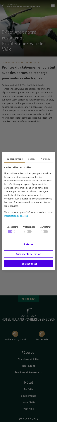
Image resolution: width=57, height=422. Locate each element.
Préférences (28, 226)
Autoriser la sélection (28, 254)
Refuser (28, 244)
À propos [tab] (45, 158)
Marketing (45, 226)
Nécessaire (12, 226)
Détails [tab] (31, 158)
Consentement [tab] (15, 158)
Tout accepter (28, 263)
